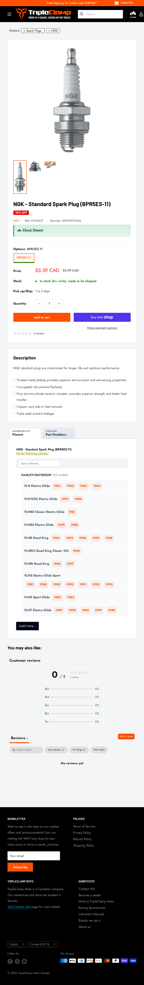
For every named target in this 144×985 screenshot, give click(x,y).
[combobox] (100, 14)
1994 (56, 538)
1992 (95, 584)
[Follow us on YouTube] (24, 961)
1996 (82, 538)
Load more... (27, 626)
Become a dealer (90, 895)
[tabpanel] (72, 775)
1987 (59, 610)
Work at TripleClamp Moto (96, 901)
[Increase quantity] (59, 303)
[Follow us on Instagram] (17, 961)
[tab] (25, 433)
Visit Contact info (19, 907)
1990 (69, 584)
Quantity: (20, 303)
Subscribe (127, 2)
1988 (43, 584)
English (14, 944)
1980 (78, 499)
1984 (96, 486)
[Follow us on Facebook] (10, 961)
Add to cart (42, 317)
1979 (65, 499)
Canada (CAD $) (39, 944)
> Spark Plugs (32, 30)
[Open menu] (9, 14)
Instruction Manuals (91, 914)
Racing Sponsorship (92, 907)
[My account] (141, 14)
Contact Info (87, 889)
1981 (57, 486)
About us (85, 927)
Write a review (126, 736)
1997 (95, 538)
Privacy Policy (82, 832)
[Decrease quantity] (39, 303)
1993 (109, 584)
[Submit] (82, 14)
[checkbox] (99, 750)
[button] (72, 689)
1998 (108, 538)
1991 (83, 584)
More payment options (102, 328)
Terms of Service (84, 826)
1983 (83, 486)
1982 (70, 486)
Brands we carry (89, 920)
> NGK (53, 30)
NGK (16, 221)
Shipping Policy (83, 845)
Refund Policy (82, 839)
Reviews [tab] (19, 738)
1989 (56, 584)
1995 (69, 538)
